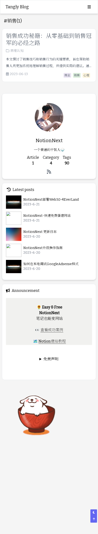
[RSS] (49, 172)
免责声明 (51, 359)
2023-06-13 (19, 74)
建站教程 (58, 341)
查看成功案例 (51, 330)
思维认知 (17, 51)
